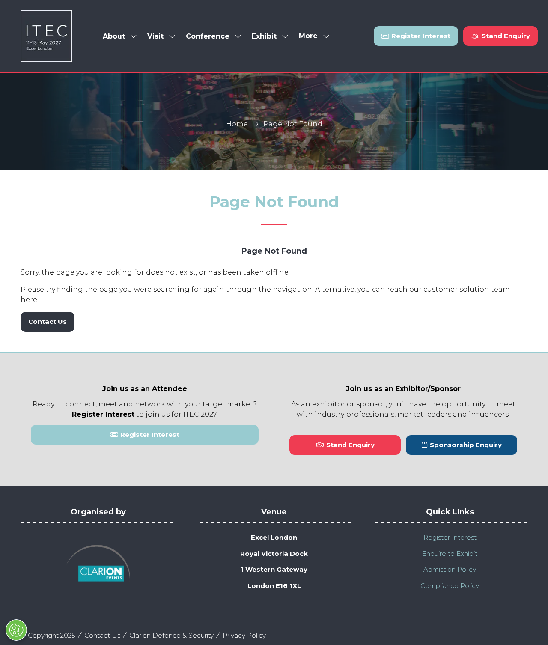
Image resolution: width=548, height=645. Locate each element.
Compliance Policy (449, 586)
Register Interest (450, 537)
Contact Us (102, 635)
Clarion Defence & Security (171, 635)
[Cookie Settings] (16, 630)
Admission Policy (449, 569)
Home (237, 124)
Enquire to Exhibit (449, 553)
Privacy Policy (244, 635)
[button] (312, 36)
